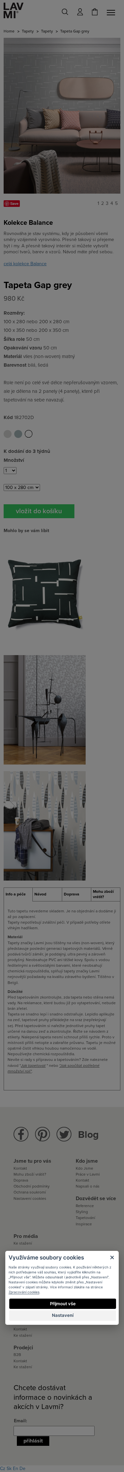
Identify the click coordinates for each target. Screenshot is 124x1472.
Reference (85, 1205)
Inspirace (84, 1224)
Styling (82, 1211)
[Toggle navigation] (112, 12)
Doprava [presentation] (71, 894)
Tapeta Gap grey (8, 434)
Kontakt (20, 1168)
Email (20, 1421)
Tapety (28, 31)
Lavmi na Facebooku (21, 1134)
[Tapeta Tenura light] (45, 825)
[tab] (18, 894)
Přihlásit (33, 1441)
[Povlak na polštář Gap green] (45, 593)
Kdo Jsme (84, 1168)
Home (9, 31)
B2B (17, 1354)
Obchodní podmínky (32, 1186)
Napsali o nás (88, 1186)
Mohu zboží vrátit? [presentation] (103, 894)
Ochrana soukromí (30, 1192)
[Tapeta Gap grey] (62, 116)
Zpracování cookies (24, 1292)
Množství (14, 460)
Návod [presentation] (40, 894)
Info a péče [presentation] (16, 894)
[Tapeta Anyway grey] (45, 709)
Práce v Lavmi (88, 1174)
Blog (88, 1135)
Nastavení (62, 1315)
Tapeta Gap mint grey (18, 434)
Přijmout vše (63, 1303)
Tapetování (85, 1217)
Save (14, 203)
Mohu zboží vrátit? (30, 1174)
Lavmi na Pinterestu (42, 1134)
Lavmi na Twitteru (64, 1134)
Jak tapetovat (33, 1065)
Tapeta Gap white (28, 434)
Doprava (21, 1180)
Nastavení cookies (30, 1198)
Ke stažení (23, 1243)
